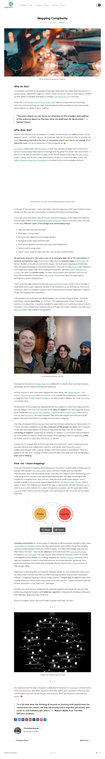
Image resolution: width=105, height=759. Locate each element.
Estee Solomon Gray (48, 395)
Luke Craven (49, 275)
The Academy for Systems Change (28, 546)
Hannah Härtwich (28, 395)
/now (63, 5)
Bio (31, 5)
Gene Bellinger (43, 479)
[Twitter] (97, 753)
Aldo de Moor (80, 261)
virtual (32, 583)
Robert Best (41, 384)
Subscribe (53, 753)
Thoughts (23, 5)
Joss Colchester (31, 554)
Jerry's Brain (46, 301)
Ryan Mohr (29, 415)
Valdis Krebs (72, 267)
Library (55, 5)
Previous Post (22, 740)
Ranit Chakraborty (52, 79)
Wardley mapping (66, 557)
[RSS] (100, 753)
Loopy (16, 491)
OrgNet (72, 270)
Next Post (84, 740)
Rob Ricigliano (44, 412)
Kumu (53, 468)
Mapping (62, 22)
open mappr (84, 154)
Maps (47, 5)
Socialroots (18, 149)
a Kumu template (78, 563)
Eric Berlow (42, 149)
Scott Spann (33, 412)
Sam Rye (84, 412)
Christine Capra (70, 412)
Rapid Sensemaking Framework (49, 221)
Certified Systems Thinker (70, 482)
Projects (38, 5)
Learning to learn (61, 97)
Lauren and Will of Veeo (57, 284)
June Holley (55, 412)
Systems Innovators (78, 552)
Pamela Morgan (73, 392)
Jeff (19, 415)
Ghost (15, 753)
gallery (49, 471)
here (41, 278)
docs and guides (39, 471)
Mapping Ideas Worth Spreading (34, 160)
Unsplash (62, 79)
